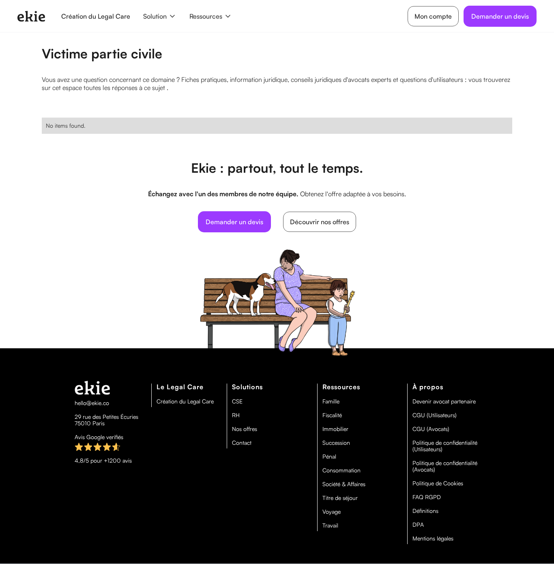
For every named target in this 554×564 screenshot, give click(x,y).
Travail (330, 525)
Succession (336, 443)
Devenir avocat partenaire (444, 401)
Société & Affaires (343, 484)
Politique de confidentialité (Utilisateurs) (444, 446)
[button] (160, 16)
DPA (418, 524)
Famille (330, 401)
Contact (241, 443)
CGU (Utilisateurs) (434, 415)
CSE (237, 401)
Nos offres (244, 429)
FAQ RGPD (426, 497)
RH (236, 415)
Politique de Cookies (437, 483)
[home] (31, 16)
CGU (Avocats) (430, 429)
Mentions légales (432, 538)
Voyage (331, 511)
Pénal (329, 456)
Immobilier (335, 429)
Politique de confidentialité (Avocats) (444, 466)
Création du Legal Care (95, 16)
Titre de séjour (340, 498)
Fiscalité (332, 415)
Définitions (425, 511)
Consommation (341, 470)
